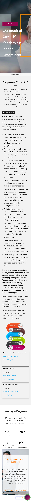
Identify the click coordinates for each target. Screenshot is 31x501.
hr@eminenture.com (9, 375)
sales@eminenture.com (10, 356)
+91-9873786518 (8, 395)
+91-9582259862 (8, 360)
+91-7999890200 (8, 379)
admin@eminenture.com (11, 391)
